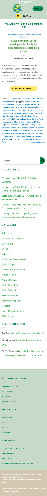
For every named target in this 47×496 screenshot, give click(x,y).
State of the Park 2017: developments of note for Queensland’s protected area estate (23, 46)
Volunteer (6, 432)
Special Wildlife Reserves (14, 311)
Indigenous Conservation (14, 259)
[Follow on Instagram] (19, 2)
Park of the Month (10, 285)
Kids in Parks (7, 458)
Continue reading (23, 88)
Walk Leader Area (9, 401)
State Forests (8, 316)
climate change (8, 104)
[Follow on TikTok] (22, 2)
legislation (18, 113)
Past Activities (8, 391)
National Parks (9, 274)
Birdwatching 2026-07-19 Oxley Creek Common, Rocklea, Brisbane (21, 189)
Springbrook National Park (13, 133)
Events (5, 248)
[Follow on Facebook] (17, 2)
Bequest (5, 427)
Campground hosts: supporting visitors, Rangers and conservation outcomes (20, 215)
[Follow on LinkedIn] (27, 2)
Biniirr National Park (31, 101)
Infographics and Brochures (13, 448)
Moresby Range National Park (14, 116)
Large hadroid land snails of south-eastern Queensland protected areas (23, 353)
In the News (7, 254)
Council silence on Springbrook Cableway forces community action (21, 206)
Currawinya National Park (25, 104)
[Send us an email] (25, 2)
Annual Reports (8, 453)
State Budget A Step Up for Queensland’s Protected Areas (21, 197)
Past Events (6, 396)
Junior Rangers (9, 264)
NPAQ (32, 125)
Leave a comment (38, 142)
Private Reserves (10, 295)
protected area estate (18, 127)
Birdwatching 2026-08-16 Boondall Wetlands (19, 180)
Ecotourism (7, 243)
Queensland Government (12, 130)
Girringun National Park (24, 110)
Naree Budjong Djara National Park (28, 119)
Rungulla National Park (32, 130)
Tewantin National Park (26, 136)
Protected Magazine (12, 300)
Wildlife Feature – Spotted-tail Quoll (27, 333)
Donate (5, 422)
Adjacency (7, 233)
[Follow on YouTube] (30, 2)
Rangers (6, 305)
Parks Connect (9, 290)
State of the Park (31, 133)
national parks (8, 122)
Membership (7, 417)
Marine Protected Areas (13, 269)
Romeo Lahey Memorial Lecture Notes (17, 463)
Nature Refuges (9, 280)
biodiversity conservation (14, 238)
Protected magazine (35, 127)
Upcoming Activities (10, 386)
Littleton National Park (32, 113)
